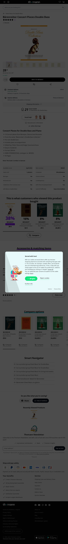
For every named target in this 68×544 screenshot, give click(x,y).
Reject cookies (44, 278)
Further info (29, 284)
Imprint (50, 289)
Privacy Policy (57, 289)
